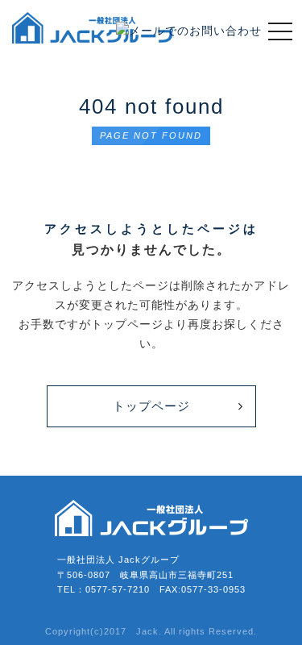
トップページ (151, 406)
